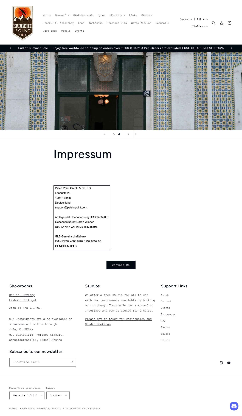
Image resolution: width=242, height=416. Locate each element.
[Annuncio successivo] (231, 48)
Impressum (168, 314)
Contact (166, 301)
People (165, 340)
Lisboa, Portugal (23, 300)
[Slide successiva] (128, 134)
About (165, 295)
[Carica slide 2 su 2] (119, 134)
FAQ (163, 320)
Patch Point (27, 408)
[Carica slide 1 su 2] (114, 134)
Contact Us (121, 264)
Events (165, 307)
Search (165, 327)
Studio (165, 333)
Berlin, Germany (22, 295)
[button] (62, 15)
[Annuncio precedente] (10, 48)
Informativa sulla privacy (83, 408)
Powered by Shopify (49, 408)
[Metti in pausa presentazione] (137, 134)
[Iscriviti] (72, 362)
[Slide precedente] (105, 134)
